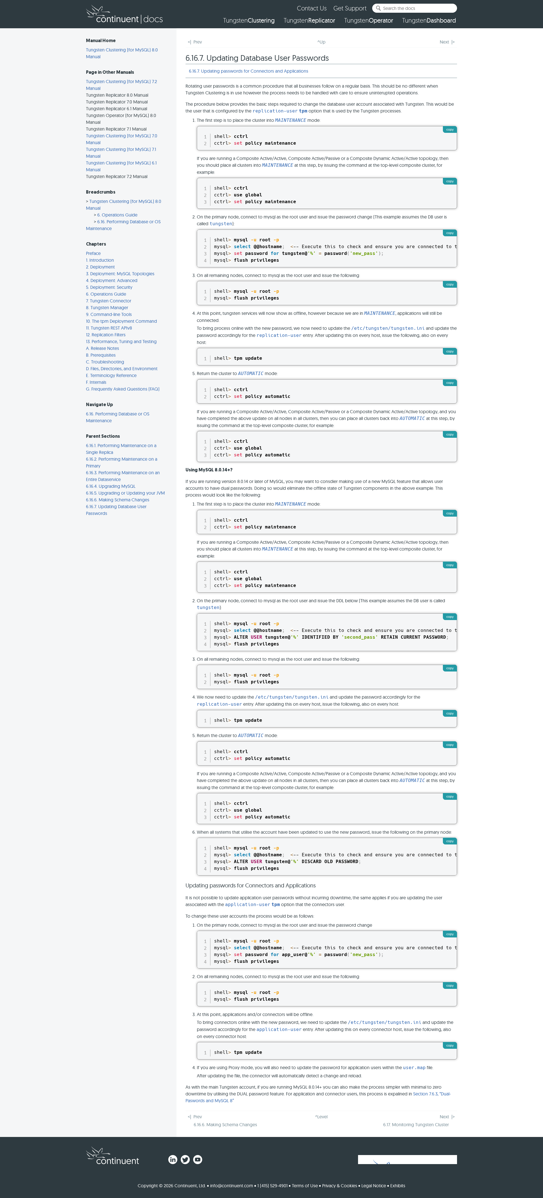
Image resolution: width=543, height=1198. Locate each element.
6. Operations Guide (117, 215)
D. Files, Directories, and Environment (122, 368)
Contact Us (312, 8)
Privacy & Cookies (339, 1185)
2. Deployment (100, 267)
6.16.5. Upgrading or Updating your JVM (125, 493)
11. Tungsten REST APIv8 (109, 328)
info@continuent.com (231, 1185)
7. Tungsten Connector (108, 301)
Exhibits (397, 1185)
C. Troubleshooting (105, 362)
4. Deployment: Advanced (111, 280)
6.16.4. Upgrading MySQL (110, 486)
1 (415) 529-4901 (272, 1185)
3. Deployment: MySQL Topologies (120, 273)
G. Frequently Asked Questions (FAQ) (123, 389)
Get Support (350, 8)
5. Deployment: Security (109, 287)
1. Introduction (100, 260)
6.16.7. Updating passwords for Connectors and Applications (248, 71)
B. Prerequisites (101, 355)
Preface (93, 253)
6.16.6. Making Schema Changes (117, 499)
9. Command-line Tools (109, 314)
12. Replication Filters (106, 334)
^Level (321, 1116)
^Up (321, 42)
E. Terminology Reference (111, 375)
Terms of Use (305, 1185)
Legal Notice (373, 1185)
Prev (197, 42)
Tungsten (249, 20)
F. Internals (96, 382)
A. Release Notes (102, 348)
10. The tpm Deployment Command (121, 321)
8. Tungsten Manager (107, 307)
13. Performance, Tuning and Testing (121, 341)
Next (444, 42)
